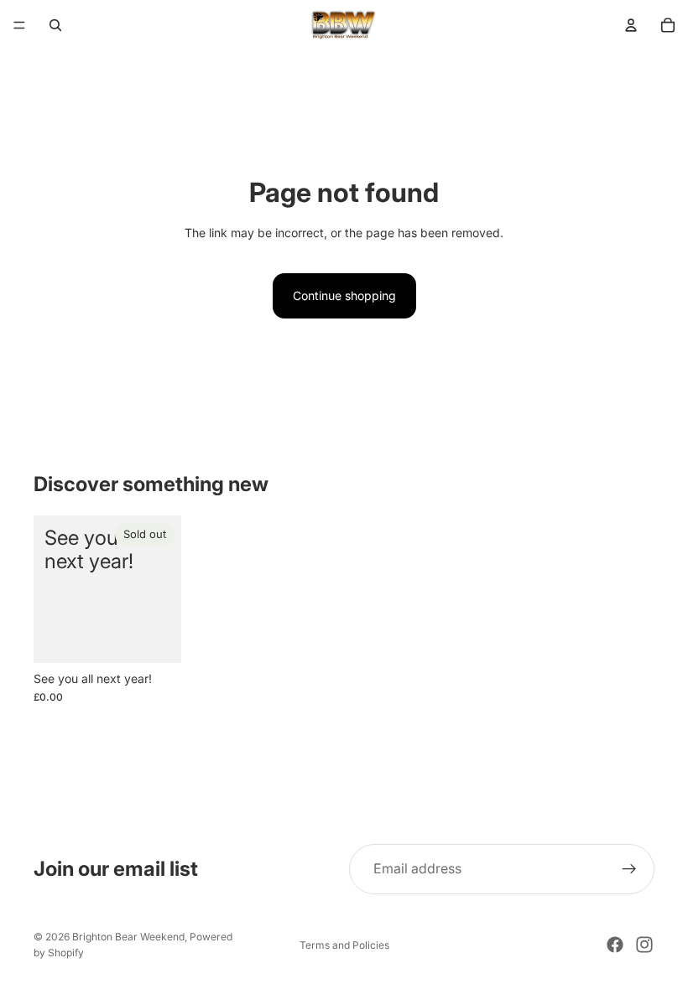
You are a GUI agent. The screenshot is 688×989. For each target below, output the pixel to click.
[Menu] (19, 25)
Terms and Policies (344, 945)
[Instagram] (644, 945)
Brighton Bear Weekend (128, 936)
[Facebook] (615, 945)
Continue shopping (344, 295)
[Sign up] (629, 869)
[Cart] (667, 25)
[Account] (630, 25)
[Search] (55, 25)
